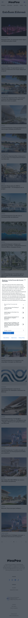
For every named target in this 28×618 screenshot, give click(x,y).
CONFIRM (8, 332)
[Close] (25, 280)
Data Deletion (6, 337)
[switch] (23, 308)
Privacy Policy (22, 337)
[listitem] (14, 305)
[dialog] (14, 309)
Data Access (14, 337)
